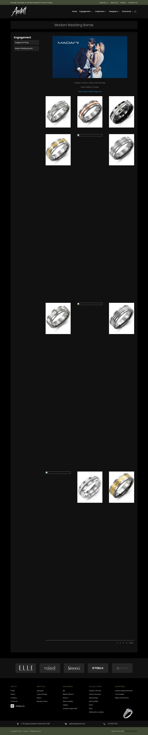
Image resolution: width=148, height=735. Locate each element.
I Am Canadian (119, 694)
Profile (13, 691)
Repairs (39, 698)
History (123, 3)
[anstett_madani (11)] (89, 502)
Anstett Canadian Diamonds (124, 691)
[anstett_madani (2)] (89, 127)
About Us (114, 3)
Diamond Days (93, 698)
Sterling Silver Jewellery (96, 712)
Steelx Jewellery (68, 701)
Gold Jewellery (93, 701)
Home (74, 12)
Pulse (90, 708)
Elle (64, 691)
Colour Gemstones (95, 694)
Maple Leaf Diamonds (122, 698)
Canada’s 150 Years (95, 691)
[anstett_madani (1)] (58, 127)
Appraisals (40, 691)
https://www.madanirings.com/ (90, 91)
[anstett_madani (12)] (121, 502)
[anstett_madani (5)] (89, 136)
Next (131, 643)
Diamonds (126, 12)
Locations (14, 698)
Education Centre (42, 701)
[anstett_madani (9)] (121, 333)
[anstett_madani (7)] (58, 333)
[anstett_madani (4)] (58, 165)
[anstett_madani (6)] (121, 165)
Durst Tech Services (131, 731)
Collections (100, 12)
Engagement (84, 12)
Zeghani (65, 705)
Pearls (91, 705)
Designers (113, 12)
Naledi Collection (68, 694)
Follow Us (20, 706)
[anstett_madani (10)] (58, 473)
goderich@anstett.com (77, 724)
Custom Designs (42, 694)
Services (103, 3)
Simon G (65, 698)
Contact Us (132, 3)
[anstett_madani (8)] (89, 304)
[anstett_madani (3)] (121, 127)
